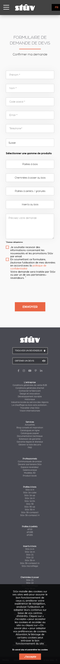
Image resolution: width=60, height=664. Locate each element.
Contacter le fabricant (30, 391)
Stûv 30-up (29, 507)
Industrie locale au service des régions (29, 402)
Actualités (30, 425)
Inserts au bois (30, 204)
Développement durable (30, 396)
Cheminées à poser (29, 577)
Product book (30, 476)
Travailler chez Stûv (30, 408)
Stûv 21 (30, 555)
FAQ (30, 447)
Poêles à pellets (30, 526)
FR (56, 7)
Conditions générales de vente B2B (30, 385)
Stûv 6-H (30, 490)
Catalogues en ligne (30, 430)
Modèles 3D (30, 473)
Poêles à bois (30, 164)
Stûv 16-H (30, 498)
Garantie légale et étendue (30, 442)
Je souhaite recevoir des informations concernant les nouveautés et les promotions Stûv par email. (31, 252)
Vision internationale (30, 411)
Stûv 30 (30, 504)
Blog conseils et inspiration (29, 427)
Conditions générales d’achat (30, 388)
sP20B (30, 532)
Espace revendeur (30, 467)
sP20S (30, 535)
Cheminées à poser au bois (30, 177)
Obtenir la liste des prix (29, 445)
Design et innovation (30, 394)
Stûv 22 (30, 557)
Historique (30, 399)
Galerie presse (30, 470)
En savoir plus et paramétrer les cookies (30, 650)
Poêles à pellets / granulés (30, 191)
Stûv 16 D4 (29, 501)
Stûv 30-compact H (30, 515)
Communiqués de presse (30, 461)
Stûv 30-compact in (30, 563)
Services (30, 422)
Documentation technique (29, 436)
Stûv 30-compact (29, 512)
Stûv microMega (30, 566)
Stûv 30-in (30, 560)
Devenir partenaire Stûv (30, 464)
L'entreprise (30, 382)
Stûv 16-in (30, 552)
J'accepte (30, 656)
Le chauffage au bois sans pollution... (30, 405)
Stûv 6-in (29, 549)
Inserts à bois (29, 546)
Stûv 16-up (29, 495)
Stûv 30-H (30, 509)
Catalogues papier (30, 433)
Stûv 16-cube (29, 492)
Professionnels (30, 459)
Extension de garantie (29, 439)
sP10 (29, 529)
